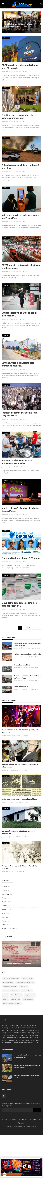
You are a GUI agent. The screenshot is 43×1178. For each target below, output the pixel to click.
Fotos (4, 925)
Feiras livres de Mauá (21, 687)
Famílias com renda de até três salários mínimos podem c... (27, 1066)
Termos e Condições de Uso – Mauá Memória (21, 1127)
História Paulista (28, 999)
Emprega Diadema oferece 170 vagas (21, 558)
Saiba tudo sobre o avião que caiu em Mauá (19, 799)
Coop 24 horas (15, 999)
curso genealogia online (10, 987)
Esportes (5, 917)
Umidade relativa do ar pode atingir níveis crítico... (19, 314)
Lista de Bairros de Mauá (22, 665)
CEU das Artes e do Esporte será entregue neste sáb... (18, 364)
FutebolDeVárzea (8, 982)
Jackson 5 (5, 999)
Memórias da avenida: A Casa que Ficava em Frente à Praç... (27, 677)
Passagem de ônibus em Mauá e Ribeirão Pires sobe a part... (27, 644)
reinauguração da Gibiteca (11, 991)
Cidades (4, 905)
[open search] (40, 4)
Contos (4, 890)
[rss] (4, 1096)
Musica (4, 921)
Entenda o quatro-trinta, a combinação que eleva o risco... (26, 1077)
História (4, 909)
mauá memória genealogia (11, 978)
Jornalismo (7, 30)
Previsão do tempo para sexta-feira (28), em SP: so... (19, 414)
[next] (37, 21)
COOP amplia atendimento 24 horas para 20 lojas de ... (20, 66)
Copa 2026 (23, 987)
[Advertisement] (21, 1156)
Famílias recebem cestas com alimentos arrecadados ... (17, 462)
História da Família (8, 928)
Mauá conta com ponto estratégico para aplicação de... (19, 604)
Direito (4, 898)
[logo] (21, 4)
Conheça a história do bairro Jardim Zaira (27, 654)
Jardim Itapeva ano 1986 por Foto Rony (19, 964)
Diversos (5, 995)
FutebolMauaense (16, 995)
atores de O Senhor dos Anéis (25, 982)
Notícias (4, 902)
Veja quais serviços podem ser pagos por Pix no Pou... (20, 216)
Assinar (37, 1110)
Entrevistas (5, 894)
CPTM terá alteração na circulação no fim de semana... (21, 266)
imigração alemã (30, 995)
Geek (3, 913)
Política (4, 886)
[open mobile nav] (3, 4)
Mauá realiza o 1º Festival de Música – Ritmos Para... (21, 509)
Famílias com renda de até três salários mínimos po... (17, 116)
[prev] (5, 21)
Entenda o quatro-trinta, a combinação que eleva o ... (21, 166)
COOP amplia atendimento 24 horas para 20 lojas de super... (27, 1056)
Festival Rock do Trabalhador (12, 1003)
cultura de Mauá (27, 991)
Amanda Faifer (6, 735)
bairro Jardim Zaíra (27, 978)
